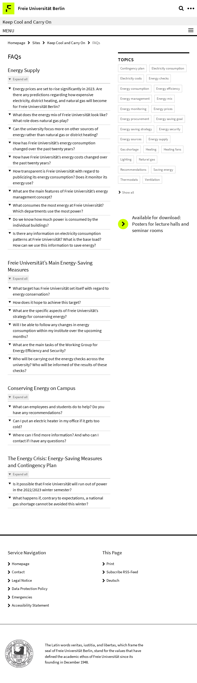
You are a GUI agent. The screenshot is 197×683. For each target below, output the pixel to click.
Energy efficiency (168, 88)
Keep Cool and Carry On (27, 22)
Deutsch (112, 580)
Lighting (126, 159)
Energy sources (130, 139)
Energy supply (158, 139)
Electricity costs (131, 78)
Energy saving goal (169, 119)
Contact (18, 571)
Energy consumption (134, 88)
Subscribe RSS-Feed (122, 571)
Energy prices (163, 109)
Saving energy (163, 169)
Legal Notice (22, 580)
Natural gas (147, 159)
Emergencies (22, 597)
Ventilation (152, 179)
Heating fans (172, 149)
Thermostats (129, 179)
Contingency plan (132, 68)
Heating (151, 149)
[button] (59, 97)
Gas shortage (129, 149)
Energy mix (164, 98)
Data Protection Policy (29, 588)
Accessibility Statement (30, 605)
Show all (128, 192)
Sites (36, 42)
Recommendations (133, 169)
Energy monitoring (133, 109)
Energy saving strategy (136, 129)
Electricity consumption (168, 68)
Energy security (169, 129)
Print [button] (110, 563)
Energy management (135, 98)
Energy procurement (134, 119)
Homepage (16, 42)
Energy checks (159, 78)
